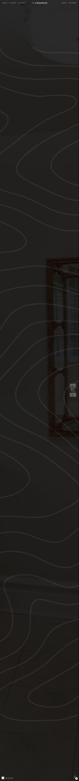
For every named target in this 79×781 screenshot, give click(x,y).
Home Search (21, 2)
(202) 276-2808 (72, 2)
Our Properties (12, 2)
